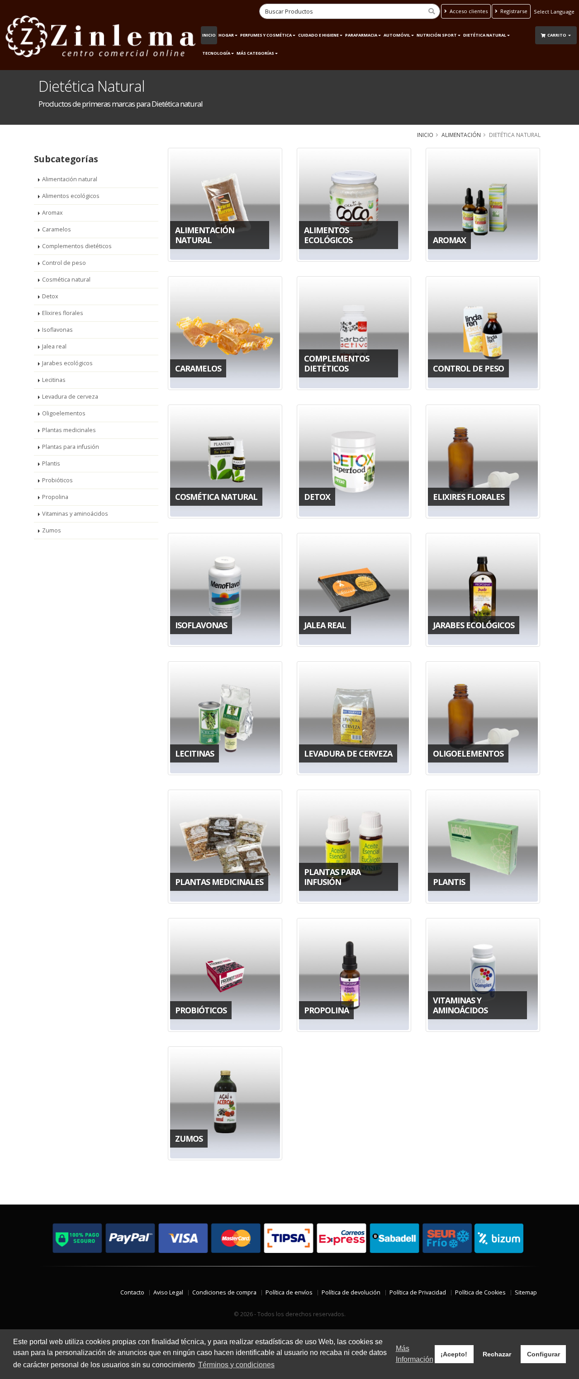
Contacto (132, 1292)
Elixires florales (62, 313)
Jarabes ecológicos (67, 363)
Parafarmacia (361, 35)
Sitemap (526, 1292)
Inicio (209, 35)
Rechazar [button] (497, 1354)
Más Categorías (255, 53)
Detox (50, 296)
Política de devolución (351, 1292)
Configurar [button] (543, 1354)
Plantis (51, 463)
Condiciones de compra (224, 1292)
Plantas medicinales (69, 430)
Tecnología (216, 53)
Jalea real (54, 346)
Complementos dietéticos (77, 246)
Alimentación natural (69, 179)
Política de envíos (289, 1292)
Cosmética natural (66, 279)
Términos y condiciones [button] (236, 1365)
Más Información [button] (414, 1354)
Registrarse (513, 11)
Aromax (52, 212)
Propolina (55, 497)
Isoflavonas (57, 330)
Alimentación (461, 134)
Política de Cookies (480, 1292)
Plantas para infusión (70, 447)
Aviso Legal (168, 1292)
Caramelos (56, 229)
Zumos (51, 530)
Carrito (557, 35)
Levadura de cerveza (70, 396)
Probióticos (57, 480)
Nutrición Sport (437, 35)
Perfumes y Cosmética (266, 35)
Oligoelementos (63, 413)
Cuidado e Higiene (318, 35)
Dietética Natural (484, 35)
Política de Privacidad (417, 1292)
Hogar (226, 35)
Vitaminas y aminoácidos (75, 514)
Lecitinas (54, 380)
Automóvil (397, 35)
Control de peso (64, 263)
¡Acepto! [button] (454, 1354)
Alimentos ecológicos (71, 196)
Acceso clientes (468, 11)
